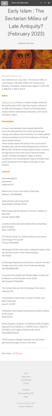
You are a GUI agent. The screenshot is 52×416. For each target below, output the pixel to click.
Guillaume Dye (7, 103)
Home (26, 373)
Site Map (26, 390)
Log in (26, 396)
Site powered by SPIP (26, 393)
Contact (26, 383)
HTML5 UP (29, 406)
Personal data (26, 380)
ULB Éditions (17, 353)
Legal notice (25, 376)
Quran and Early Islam (19, 3)
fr (45, 3)
